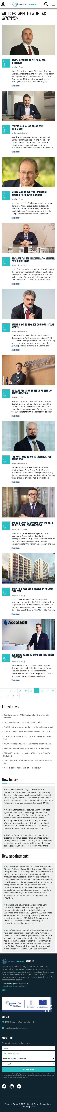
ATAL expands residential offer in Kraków (22, 767)
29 (26, 690)
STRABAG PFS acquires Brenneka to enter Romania (26, 748)
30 (31, 690)
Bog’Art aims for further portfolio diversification (32, 392)
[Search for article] (46, 4)
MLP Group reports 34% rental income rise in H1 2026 (28, 743)
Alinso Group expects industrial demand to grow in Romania (29, 194)
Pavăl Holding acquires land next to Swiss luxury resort (28, 727)
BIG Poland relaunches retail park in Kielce (23, 722)
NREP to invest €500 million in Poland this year (32, 590)
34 (53, 690)
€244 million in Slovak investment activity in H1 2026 (27, 731)
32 (42, 690)
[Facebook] (4, 1086)
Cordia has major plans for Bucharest (27, 128)
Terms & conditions (42, 1104)
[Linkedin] (12, 1086)
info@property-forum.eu (16, 1028)
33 (47, 690)
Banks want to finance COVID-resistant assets (33, 326)
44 (7, 695)
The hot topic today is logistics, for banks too (32, 458)
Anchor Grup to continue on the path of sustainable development (32, 524)
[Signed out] (3, 5)
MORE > (4, 990)
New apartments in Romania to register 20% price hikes (33, 260)
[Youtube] (19, 1086)
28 (20, 690)
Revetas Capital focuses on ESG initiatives (28, 62)
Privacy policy (28, 1106)
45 (13, 695)
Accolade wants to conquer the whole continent (33, 656)
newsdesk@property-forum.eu (15, 986)
